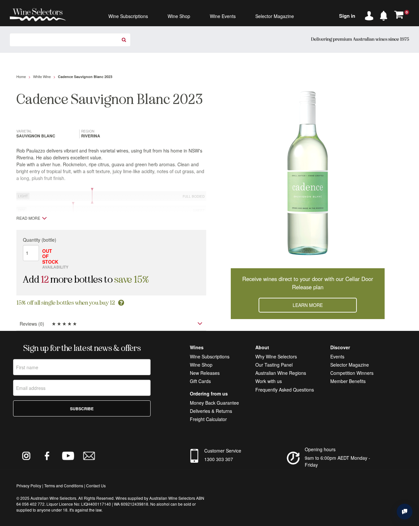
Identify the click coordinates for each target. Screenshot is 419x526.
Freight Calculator (208, 419)
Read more (28, 218)
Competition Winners (351, 373)
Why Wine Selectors (276, 356)
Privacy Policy (28, 485)
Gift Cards (200, 381)
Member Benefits (348, 381)
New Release (203, 373)
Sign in (347, 15)
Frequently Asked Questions (284, 389)
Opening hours (320, 449)
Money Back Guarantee (214, 402)
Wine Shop (201, 364)
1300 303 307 (218, 459)
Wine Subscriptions (209, 356)
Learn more (308, 305)
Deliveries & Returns (211, 411)
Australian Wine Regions (280, 373)
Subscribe (82, 409)
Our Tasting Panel (274, 364)
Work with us (268, 381)
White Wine (42, 76)
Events (337, 356)
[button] (385, 14)
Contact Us (96, 485)
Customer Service (222, 450)
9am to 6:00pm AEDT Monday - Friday (337, 461)
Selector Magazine (349, 364)
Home (21, 76)
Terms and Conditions (63, 485)
